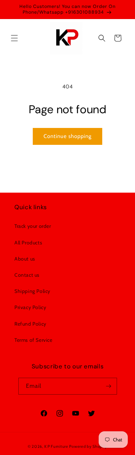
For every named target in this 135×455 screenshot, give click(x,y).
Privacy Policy (30, 307)
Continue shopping (67, 136)
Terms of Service (33, 340)
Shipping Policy (32, 291)
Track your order (32, 226)
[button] (14, 38)
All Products (28, 242)
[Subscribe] (109, 386)
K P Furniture (56, 446)
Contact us (27, 275)
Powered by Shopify (88, 446)
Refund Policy (30, 324)
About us (24, 259)
